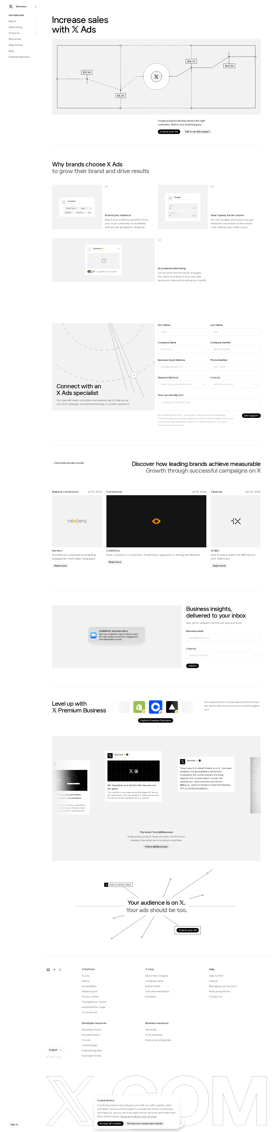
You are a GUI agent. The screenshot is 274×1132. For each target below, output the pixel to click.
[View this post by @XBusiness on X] (213, 774)
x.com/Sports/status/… (204, 788)
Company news (154, 981)
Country (215, 377)
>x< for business (153, 1034)
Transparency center (94, 1001)
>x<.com (85, 975)
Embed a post (90, 991)
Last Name (216, 325)
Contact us (215, 996)
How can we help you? (171, 395)
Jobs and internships (157, 991)
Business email (194, 631)
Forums (86, 1040)
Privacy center (90, 996)
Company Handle (220, 342)
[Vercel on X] (172, 707)
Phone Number (219, 360)
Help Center (216, 975)
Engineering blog (92, 1050)
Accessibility (89, 986)
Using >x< (213, 981)
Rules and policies (219, 991)
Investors (150, 996)
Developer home (91, 1029)
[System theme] (48, 969)
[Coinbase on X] (155, 707)
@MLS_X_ (193, 784)
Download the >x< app (93, 1007)
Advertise (151, 1029)
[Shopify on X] (139, 707)
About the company (157, 975)
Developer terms (91, 1055)
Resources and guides (158, 1040)
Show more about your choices (138, 1116)
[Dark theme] (60, 969)
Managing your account (223, 986)
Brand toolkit (152, 986)
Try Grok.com (89, 1012)
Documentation (91, 1034)
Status (85, 981)
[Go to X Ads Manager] (156, 76)
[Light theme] (54, 969)
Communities (89, 1045)
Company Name (167, 342)
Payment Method (168, 377)
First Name (164, 325)
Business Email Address (171, 360)
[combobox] (183, 384)
